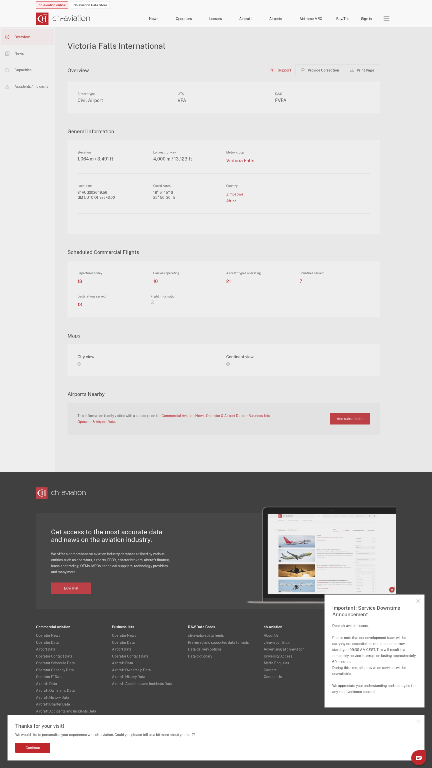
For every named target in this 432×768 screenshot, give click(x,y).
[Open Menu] (386, 19)
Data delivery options (205, 649)
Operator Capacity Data (55, 670)
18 (80, 281)
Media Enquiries (276, 663)
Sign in (366, 19)
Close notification (418, 721)
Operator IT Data (49, 677)
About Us (271, 636)
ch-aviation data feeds (206, 636)
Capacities (23, 70)
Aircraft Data (46, 684)
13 (80, 304)
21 (228, 281)
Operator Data (47, 642)
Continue (33, 748)
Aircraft (245, 19)
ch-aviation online (52, 5)
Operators (184, 19)
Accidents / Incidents (31, 86)
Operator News (48, 636)
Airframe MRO (311, 19)
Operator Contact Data (54, 656)
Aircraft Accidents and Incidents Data (66, 711)
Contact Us (273, 677)
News (153, 19)
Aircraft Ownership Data (55, 690)
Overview (22, 37)
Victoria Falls (240, 160)
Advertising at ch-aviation (284, 649)
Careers (270, 670)
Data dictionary (200, 656)
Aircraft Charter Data (53, 704)
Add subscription (350, 419)
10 (155, 281)
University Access (278, 656)
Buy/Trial (343, 19)
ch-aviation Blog (277, 642)
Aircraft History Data (52, 698)
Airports (275, 19)
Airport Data (46, 649)
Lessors (215, 19)
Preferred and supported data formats (218, 642)
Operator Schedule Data (55, 663)
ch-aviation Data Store (90, 5)
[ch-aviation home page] (63, 18)
